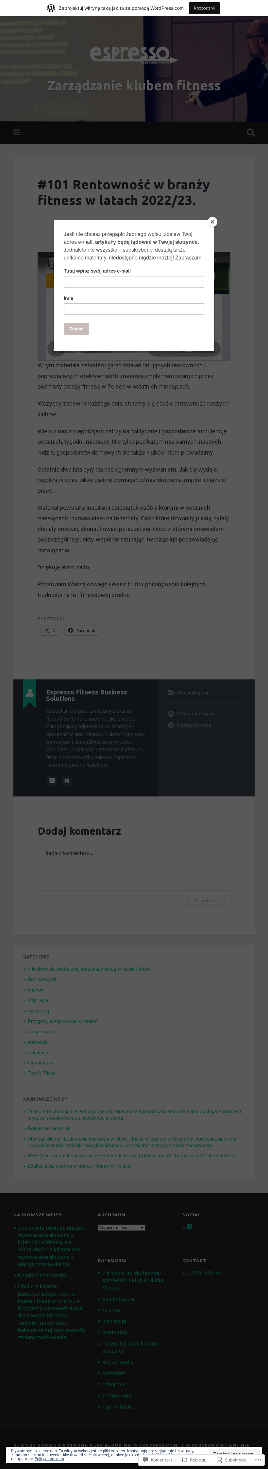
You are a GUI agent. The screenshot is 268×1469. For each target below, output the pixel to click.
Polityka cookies (49, 1459)
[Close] (212, 222)
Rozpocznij (204, 8)
